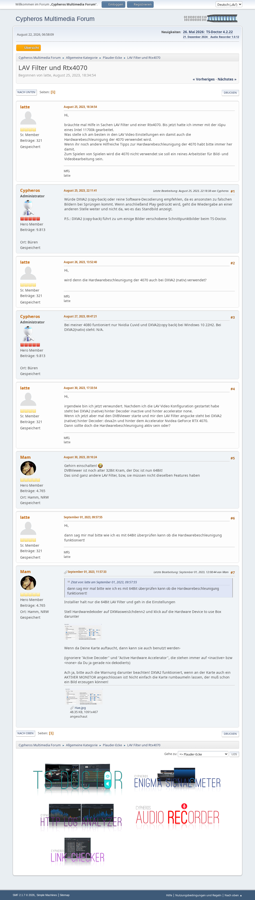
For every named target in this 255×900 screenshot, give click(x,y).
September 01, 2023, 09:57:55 (83, 517)
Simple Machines (47, 895)
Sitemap (64, 895)
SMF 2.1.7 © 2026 (24, 895)
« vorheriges (204, 79)
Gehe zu (170, 754)
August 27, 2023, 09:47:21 (80, 316)
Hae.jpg (80, 708)
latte (25, 107)
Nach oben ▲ (233, 895)
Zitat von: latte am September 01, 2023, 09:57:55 (104, 582)
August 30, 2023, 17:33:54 (80, 388)
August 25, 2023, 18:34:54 (80, 107)
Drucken (230, 92)
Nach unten (26, 92)
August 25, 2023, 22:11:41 (80, 190)
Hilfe (169, 895)
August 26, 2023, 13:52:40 (80, 262)
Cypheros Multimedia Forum (55, 18)
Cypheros (30, 190)
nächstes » (227, 79)
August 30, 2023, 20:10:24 (80, 457)
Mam (25, 457)
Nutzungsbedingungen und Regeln (198, 895)
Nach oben (25, 733)
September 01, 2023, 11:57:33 (87, 572)
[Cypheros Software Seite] (22, 236)
